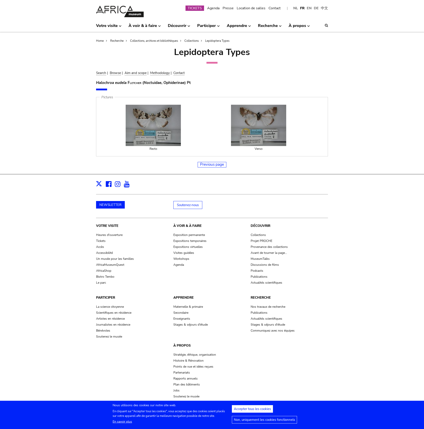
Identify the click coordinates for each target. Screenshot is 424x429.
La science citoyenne (110, 307)
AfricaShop (103, 271)
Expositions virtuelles (188, 247)
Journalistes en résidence (113, 325)
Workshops (181, 259)
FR (302, 8)
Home (100, 41)
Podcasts (257, 271)
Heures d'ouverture (109, 235)
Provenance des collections (269, 247)
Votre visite (107, 226)
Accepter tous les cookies (252, 409)
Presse (228, 8)
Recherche (117, 41)
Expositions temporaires (189, 241)
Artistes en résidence (110, 319)
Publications (259, 277)
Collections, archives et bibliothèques (154, 41)
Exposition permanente (189, 235)
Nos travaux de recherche (268, 307)
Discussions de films (265, 265)
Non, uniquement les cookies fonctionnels (264, 420)
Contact (275, 8)
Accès (100, 247)
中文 (324, 8)
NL (295, 8)
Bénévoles (103, 330)
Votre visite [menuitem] (107, 27)
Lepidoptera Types (217, 41)
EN (309, 8)
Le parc (101, 283)
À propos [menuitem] (297, 27)
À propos (182, 345)
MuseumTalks (260, 259)
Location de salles (251, 8)
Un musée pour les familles (115, 259)
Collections (191, 41)
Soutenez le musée (109, 336)
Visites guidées (183, 253)
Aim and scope (136, 73)
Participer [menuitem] (206, 27)
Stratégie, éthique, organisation (194, 355)
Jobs (176, 390)
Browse (115, 73)
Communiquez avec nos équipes (273, 330)
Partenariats (181, 372)
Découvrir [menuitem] (177, 27)
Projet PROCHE (261, 241)
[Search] (326, 25)
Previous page (212, 164)
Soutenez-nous (188, 205)
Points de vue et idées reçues (193, 366)
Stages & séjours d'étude (190, 325)
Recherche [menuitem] (268, 27)
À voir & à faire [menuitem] (143, 27)
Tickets (101, 241)
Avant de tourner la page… (269, 253)
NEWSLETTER (110, 205)
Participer (105, 297)
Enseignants (181, 319)
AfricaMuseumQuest (110, 265)
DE (316, 8)
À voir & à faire (187, 226)
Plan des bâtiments (186, 384)
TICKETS (195, 8)
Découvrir (260, 226)
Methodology (160, 73)
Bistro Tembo (105, 277)
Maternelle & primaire (188, 307)
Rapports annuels (185, 378)
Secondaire (180, 313)
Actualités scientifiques (266, 283)
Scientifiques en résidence (113, 313)
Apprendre (183, 297)
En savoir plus (122, 421)
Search (101, 73)
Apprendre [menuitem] (237, 27)
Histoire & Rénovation (188, 361)
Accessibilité (104, 253)
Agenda (213, 8)
